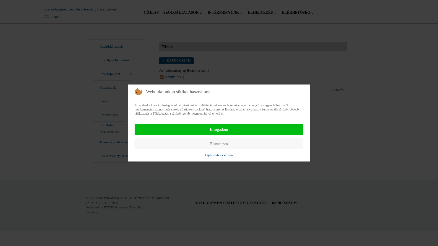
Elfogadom (219, 129)
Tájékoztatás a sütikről (219, 155)
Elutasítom (219, 143)
